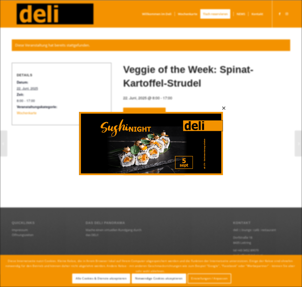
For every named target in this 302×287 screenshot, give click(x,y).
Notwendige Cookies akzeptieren (159, 278)
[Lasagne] (298, 143)
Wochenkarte (27, 112)
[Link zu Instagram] (286, 13)
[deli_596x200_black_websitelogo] (52, 14)
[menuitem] (157, 14)
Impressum (20, 230)
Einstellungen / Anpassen (209, 278)
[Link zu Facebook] (279, 13)
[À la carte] (3, 143)
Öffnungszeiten (23, 235)
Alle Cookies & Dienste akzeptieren (101, 278)
